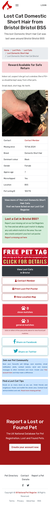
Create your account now (25, 447)
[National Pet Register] (7, 5)
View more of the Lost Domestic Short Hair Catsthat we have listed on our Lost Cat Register (25, 205)
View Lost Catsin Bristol (25, 271)
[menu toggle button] (17, 5)
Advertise (30, 501)
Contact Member (32, 140)
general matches (25, 322)
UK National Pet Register (26, 492)
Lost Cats (28, 50)
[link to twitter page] (28, 485)
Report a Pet (38, 476)
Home (6, 50)
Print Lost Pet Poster (26, 289)
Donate (25, 479)
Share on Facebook (26, 342)
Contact (25, 476)
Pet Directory (11, 476)
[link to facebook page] (23, 485)
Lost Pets (16, 50)
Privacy (20, 501)
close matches (25, 309)
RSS (39, 501)
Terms (12, 501)
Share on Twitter (27, 352)
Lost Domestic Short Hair (18, 53)
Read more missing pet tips (31, 390)
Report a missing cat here (16, 237)
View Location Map (26, 297)
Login (43, 5)
